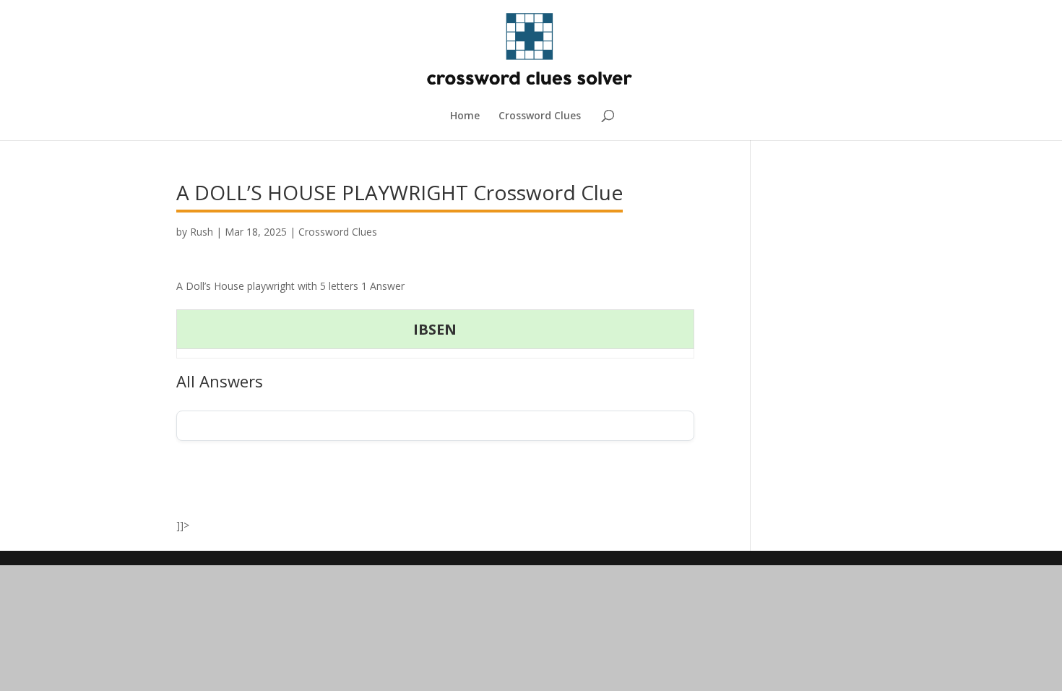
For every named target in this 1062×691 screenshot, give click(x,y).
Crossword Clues (539, 116)
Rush (201, 232)
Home (465, 116)
